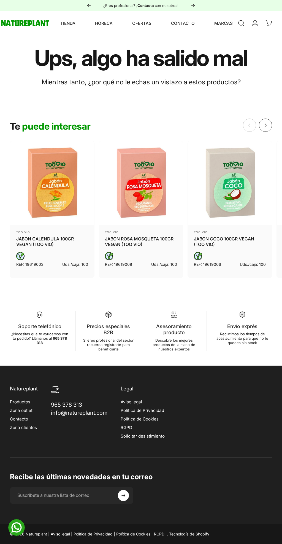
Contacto (19, 419)
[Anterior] (89, 5)
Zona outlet (21, 410)
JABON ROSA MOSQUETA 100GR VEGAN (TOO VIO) (139, 241)
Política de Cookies (140, 419)
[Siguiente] (193, 5)
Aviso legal (131, 401)
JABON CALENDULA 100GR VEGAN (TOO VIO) (45, 241)
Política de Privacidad (142, 410)
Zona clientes (23, 427)
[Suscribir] (123, 495)
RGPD (126, 427)
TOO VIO (23, 232)
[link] (66, 404)
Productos (20, 401)
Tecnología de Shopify (189, 534)
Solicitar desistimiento (143, 436)
